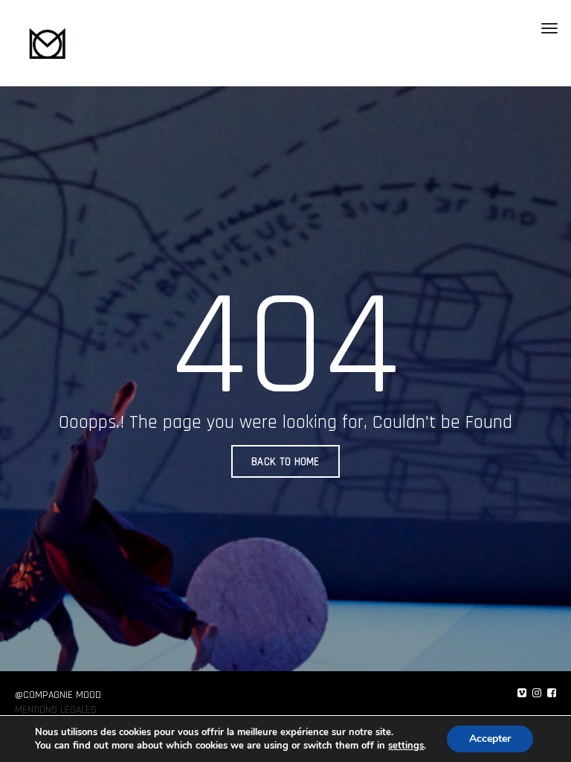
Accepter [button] (490, 738)
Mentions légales (56, 710)
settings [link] (406, 745)
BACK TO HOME (285, 462)
